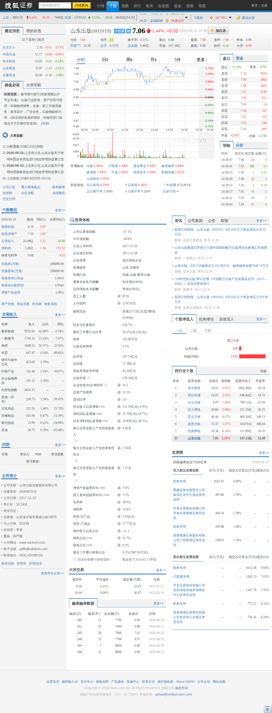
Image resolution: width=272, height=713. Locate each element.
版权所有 (181, 688)
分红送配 (27, 193)
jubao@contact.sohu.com (173, 694)
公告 (211, 220)
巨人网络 (194, 409)
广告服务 (117, 682)
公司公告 (9, 187)
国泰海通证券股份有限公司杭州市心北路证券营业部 (189, 617)
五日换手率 (95, 191)
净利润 (6, 248)
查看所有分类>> (52, 573)
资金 (239, 58)
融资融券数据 (83, 603)
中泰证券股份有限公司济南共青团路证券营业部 (189, 513)
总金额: (133, 46)
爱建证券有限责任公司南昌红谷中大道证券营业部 (189, 494)
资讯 (178, 220)
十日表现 (131, 185)
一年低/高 (169, 185)
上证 (6, 17)
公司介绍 (203, 682)
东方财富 (194, 388)
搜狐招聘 (102, 682)
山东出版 (81, 31)
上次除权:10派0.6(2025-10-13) (29, 178)
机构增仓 (206, 319)
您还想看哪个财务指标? (94, 559)
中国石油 (9, 54)
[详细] (45, 123)
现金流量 (23, 304)
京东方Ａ (9, 47)
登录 (254, 5)
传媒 (90, 166)
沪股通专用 (181, 576)
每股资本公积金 (12, 278)
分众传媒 (194, 402)
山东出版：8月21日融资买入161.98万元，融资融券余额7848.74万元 (222, 266)
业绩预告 (58, 193)
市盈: (75, 46)
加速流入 (226, 319)
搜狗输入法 (70, 682)
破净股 (91, 172)
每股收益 (7, 227)
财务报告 (50, 304)
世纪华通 (194, 395)
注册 (264, 5)
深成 (68, 17)
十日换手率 (133, 191)
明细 (226, 145)
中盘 (115, 172)
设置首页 (52, 682)
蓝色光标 (194, 424)
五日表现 (93, 185)
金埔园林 (156, 18)
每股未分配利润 (12, 285)
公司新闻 (195, 220)
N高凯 (198, 18)
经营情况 (35, 563)
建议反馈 (248, 18)
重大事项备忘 (30, 187)
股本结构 (7, 563)
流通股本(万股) (12, 271)
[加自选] (218, 30)
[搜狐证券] (18, 5)
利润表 (37, 304)
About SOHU (185, 682)
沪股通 (119, 31)
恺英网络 (194, 431)
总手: (104, 46)
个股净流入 (184, 319)
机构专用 (179, 481)
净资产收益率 (10, 292)
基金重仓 (139, 166)
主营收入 (7, 241)
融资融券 (168, 166)
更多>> (60, 210)
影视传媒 (168, 172)
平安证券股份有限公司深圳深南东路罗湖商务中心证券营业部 (189, 590)
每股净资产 (9, 234)
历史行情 (9, 199)
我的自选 (33, 31)
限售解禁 (58, 187)
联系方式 (148, 682)
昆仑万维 (194, 417)
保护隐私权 (165, 682)
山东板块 (93, 179)
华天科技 (9, 61)
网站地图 (219, 682)
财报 (224, 220)
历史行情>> (171, 191)
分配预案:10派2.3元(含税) (25, 146)
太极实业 (9, 75)
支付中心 (86, 682)
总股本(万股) (10, 264)
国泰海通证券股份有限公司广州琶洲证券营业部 (189, 540)
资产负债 (7, 304)
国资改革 (139, 172)
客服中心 (133, 682)
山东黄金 (9, 68)
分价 (239, 145)
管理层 (21, 563)
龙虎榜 (7, 193)
